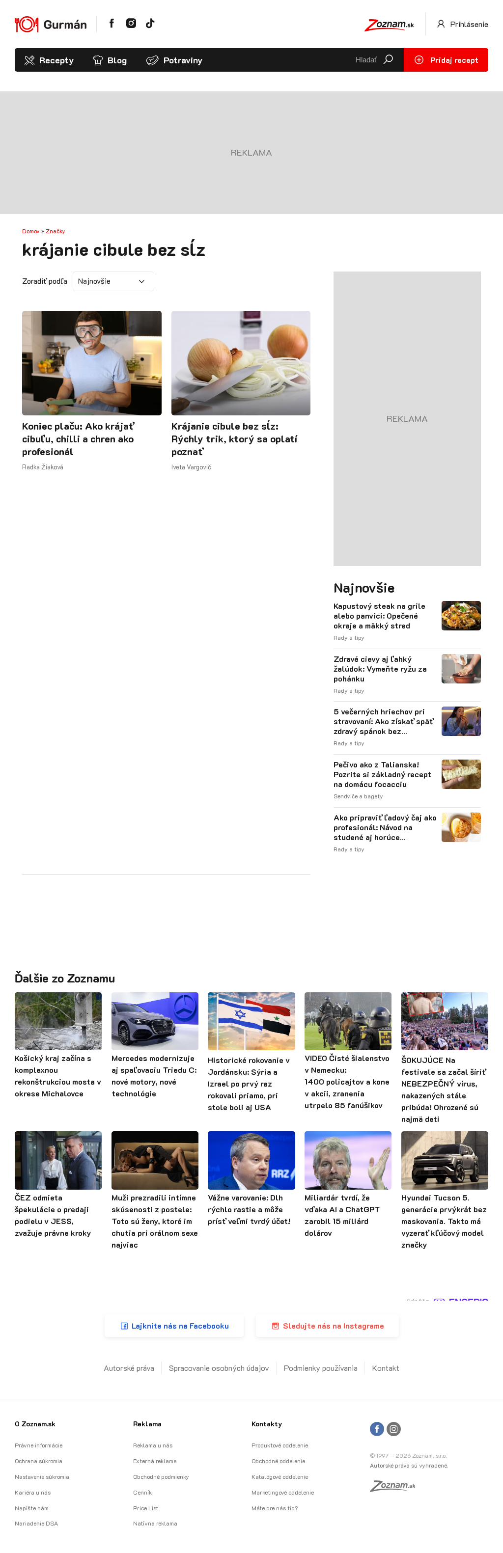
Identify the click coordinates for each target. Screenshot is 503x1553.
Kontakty (267, 1423)
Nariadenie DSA (36, 1523)
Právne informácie (38, 1445)
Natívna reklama (155, 1523)
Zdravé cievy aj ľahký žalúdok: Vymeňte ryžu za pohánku (380, 668)
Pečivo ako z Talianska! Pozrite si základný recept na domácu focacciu (382, 774)
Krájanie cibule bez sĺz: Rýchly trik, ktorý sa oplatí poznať (234, 438)
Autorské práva (129, 1367)
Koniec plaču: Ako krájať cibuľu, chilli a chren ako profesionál (78, 438)
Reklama (147, 1423)
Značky (55, 231)
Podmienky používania (321, 1367)
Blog (117, 60)
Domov (31, 231)
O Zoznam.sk (35, 1423)
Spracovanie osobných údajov (219, 1367)
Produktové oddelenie (280, 1445)
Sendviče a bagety (358, 796)
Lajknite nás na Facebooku (180, 1325)
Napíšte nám (32, 1508)
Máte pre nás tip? (275, 1508)
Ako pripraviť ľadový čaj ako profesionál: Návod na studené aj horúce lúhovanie (385, 827)
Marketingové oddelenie (283, 1492)
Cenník (142, 1492)
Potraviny (183, 60)
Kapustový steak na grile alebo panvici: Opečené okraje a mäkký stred (379, 615)
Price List (145, 1508)
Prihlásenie (468, 24)
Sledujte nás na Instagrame (333, 1325)
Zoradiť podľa (44, 281)
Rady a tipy (349, 637)
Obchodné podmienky (161, 1476)
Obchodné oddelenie (278, 1461)
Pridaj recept (453, 59)
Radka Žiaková (42, 467)
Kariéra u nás (33, 1492)
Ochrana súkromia (38, 1461)
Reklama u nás (152, 1445)
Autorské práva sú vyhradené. (409, 1465)
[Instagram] (394, 1429)
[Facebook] (377, 1429)
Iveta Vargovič (191, 467)
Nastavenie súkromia (42, 1476)
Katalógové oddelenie (280, 1476)
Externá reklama (155, 1461)
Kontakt (385, 1367)
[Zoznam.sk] (396, 1489)
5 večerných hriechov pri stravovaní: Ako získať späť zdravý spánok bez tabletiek (383, 721)
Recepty (56, 60)
